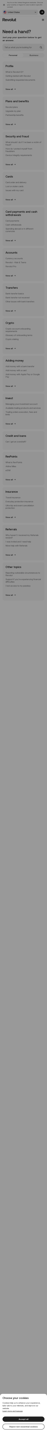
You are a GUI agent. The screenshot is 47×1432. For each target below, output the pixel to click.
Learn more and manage (13, 1411)
